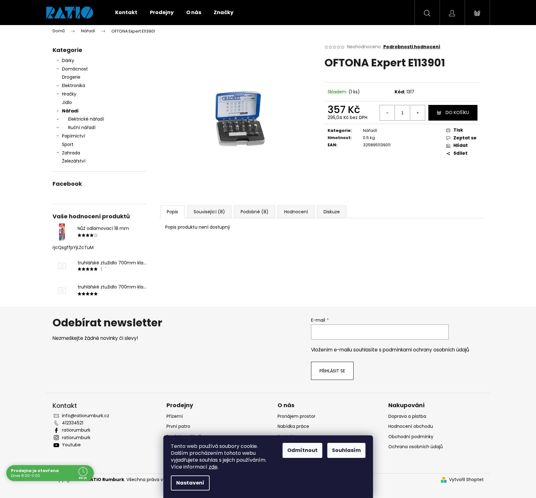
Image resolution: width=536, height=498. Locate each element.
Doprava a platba (407, 416)
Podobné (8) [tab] (254, 212)
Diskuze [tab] (332, 212)
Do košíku (457, 112)
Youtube (71, 445)
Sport (68, 144)
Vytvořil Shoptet (466, 480)
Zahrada (71, 153)
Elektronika (73, 85)
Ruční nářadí (81, 127)
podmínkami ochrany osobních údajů (426, 349)
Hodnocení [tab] (296, 212)
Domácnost (75, 69)
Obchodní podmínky (410, 436)
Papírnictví (73, 136)
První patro (178, 426)
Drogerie (71, 77)
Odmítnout (302, 450)
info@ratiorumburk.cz (85, 415)
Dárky (68, 60)
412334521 (72, 423)
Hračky (69, 94)
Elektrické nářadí (86, 119)
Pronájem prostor (296, 416)
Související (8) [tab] (209, 212)
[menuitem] (126, 12)
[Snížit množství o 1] (387, 112)
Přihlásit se (332, 371)
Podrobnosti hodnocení (411, 47)
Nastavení (190, 482)
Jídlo (67, 102)
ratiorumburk (76, 430)
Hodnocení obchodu (410, 426)
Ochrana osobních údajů (415, 447)
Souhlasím (346, 450)
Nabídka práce (293, 426)
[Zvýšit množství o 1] (417, 112)
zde (213, 466)
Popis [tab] (172, 212)
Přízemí (174, 416)
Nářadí (70, 111)
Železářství (73, 161)
